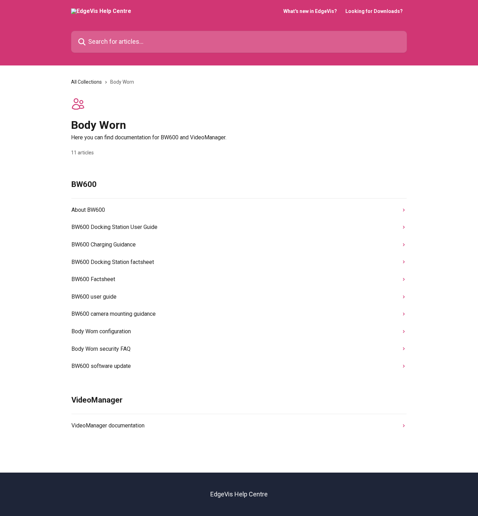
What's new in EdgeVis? (310, 11)
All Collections (86, 82)
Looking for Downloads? (374, 11)
